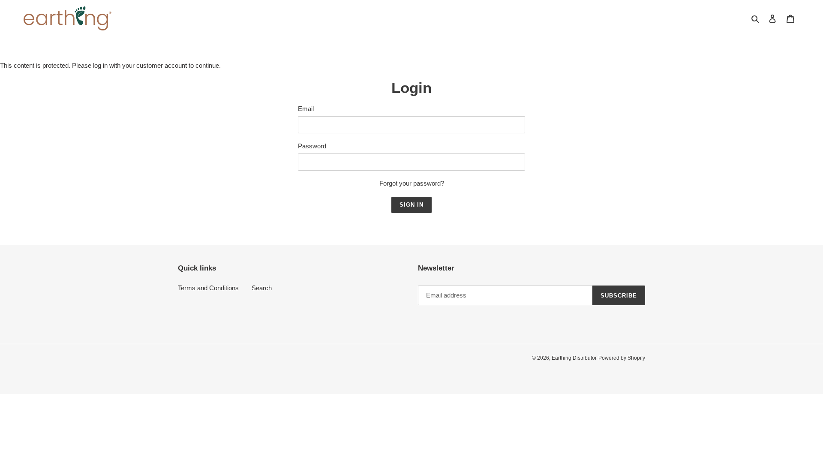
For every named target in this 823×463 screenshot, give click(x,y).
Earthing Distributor (574, 358)
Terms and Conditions (208, 288)
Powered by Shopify (621, 358)
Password (312, 146)
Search (262, 288)
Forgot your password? (411, 183)
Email (306, 108)
